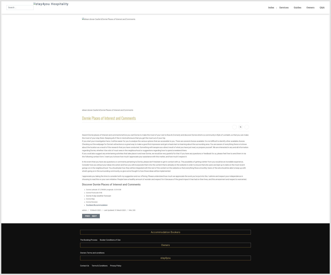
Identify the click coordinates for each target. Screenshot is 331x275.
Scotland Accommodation (97, 205)
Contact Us (84, 266)
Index (271, 7)
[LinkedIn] (247, 127)
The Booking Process (88, 240)
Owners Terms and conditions (92, 253)
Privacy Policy (115, 266)
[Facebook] (234, 127)
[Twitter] (240, 127)
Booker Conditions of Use (110, 240)
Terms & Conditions (100, 266)
